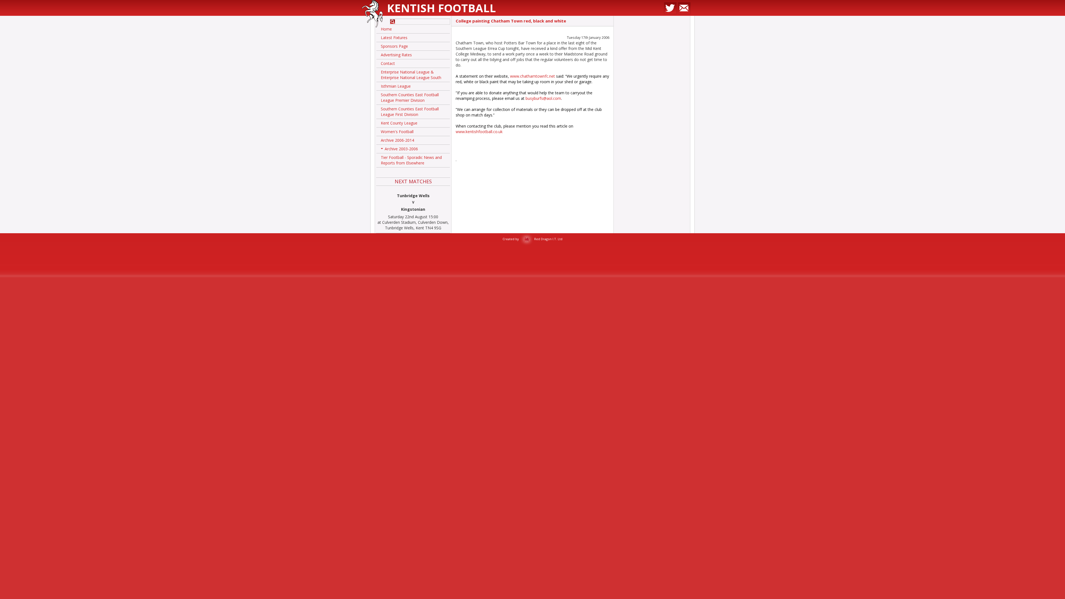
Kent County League (399, 123)
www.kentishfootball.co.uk (479, 131)
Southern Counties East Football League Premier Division (410, 97)
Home (386, 29)
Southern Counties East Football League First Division (410, 111)
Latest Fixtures (394, 37)
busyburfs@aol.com (543, 98)
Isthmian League (396, 86)
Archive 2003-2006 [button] (400, 149)
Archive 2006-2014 (397, 140)
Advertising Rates (396, 54)
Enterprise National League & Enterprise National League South (411, 74)
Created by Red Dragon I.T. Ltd (532, 239)
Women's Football (397, 131)
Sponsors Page (394, 46)
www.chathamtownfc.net (532, 76)
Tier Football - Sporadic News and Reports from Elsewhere (411, 160)
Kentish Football (441, 8)
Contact (388, 63)
